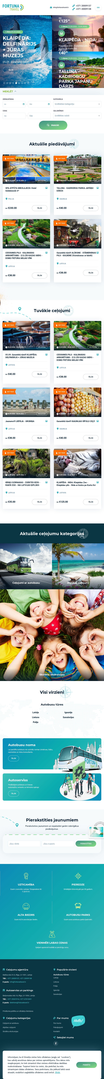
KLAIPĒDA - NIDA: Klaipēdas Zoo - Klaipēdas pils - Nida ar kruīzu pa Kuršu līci (76, 483)
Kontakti (56, 1031)
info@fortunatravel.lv (18, 982)
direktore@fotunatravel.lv (19, 1003)
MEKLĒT (8, 91)
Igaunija (68, 712)
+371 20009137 (13, 978)
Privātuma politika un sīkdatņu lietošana (18, 1011)
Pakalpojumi (58, 1027)
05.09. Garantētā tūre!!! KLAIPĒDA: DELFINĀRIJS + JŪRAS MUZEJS (21, 356)
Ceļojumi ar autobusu (11, 1023)
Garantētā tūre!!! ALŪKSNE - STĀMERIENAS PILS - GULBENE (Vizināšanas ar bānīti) (76, 254)
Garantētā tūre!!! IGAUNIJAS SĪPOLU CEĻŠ (76, 421)
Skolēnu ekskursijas (10, 1031)
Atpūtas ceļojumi (9, 1027)
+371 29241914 (13, 999)
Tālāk (10, 70)
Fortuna (13, 7)
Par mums (57, 1023)
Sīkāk (57, 1072)
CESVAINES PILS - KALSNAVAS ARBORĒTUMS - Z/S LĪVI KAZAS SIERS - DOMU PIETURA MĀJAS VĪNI (23, 255)
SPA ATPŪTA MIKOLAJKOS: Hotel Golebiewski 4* (20, 189)
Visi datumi (42, 180)
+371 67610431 (26, 999)
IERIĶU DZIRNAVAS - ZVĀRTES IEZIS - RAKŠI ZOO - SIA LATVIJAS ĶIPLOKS (22, 483)
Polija (35, 722)
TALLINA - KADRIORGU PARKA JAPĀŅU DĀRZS (75, 189)
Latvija (35, 712)
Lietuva (35, 717)
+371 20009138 (26, 978)
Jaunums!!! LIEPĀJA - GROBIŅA (19, 421)
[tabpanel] (26, 51)
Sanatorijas (68, 717)
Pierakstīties (85, 844)
